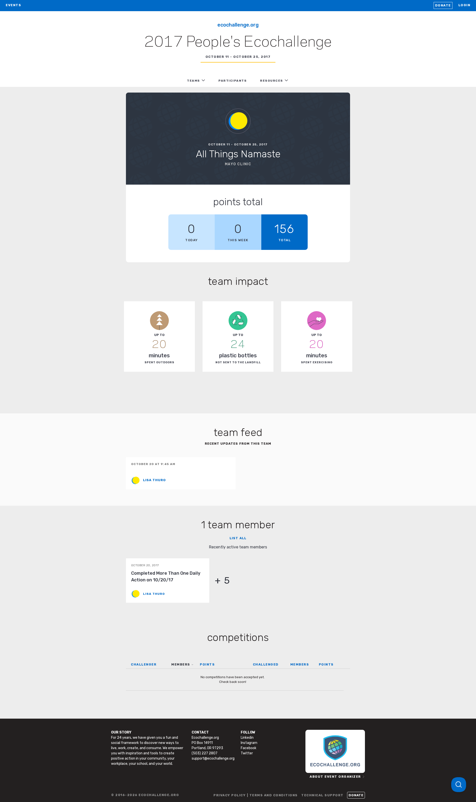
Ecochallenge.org (238, 25)
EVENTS (13, 5)
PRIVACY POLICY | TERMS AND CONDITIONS (255, 795)
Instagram (249, 743)
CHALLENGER (143, 664)
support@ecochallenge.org (213, 758)
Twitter (247, 753)
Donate (443, 5)
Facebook (248, 748)
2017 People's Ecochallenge (238, 42)
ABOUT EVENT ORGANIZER (335, 776)
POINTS (207, 664)
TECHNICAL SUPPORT (322, 795)
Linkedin (247, 737)
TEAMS (193, 80)
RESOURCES (271, 80)
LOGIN (464, 5)
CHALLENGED (266, 664)
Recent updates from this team (238, 443)
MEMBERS (180, 664)
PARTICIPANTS (232, 80)
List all (238, 538)
